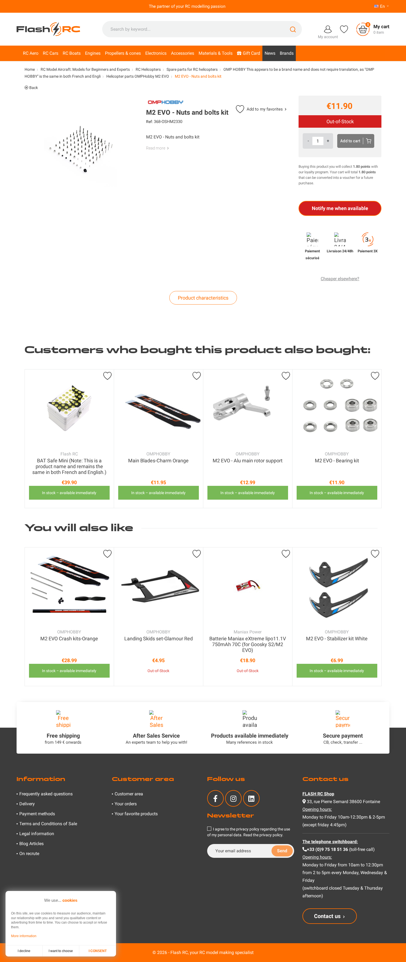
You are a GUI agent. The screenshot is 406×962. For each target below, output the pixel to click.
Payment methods (37, 813)
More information (23, 936)
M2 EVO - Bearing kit (337, 460)
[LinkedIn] (251, 798)
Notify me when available (340, 208)
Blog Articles (31, 843)
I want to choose (61, 951)
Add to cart (350, 141)
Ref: (149, 121)
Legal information (36, 833)
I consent (98, 951)
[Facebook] (215, 798)
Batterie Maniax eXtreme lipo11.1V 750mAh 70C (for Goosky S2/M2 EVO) (247, 644)
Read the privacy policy (262, 835)
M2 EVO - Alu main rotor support (248, 460)
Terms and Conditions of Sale (48, 823)
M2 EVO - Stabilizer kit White (337, 638)
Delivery (27, 803)
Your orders (126, 803)
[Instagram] (233, 798)
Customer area (129, 793)
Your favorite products (136, 813)
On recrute (29, 853)
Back (33, 87)
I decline (24, 951)
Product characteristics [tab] (203, 298)
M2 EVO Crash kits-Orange (69, 638)
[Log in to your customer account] (328, 28)
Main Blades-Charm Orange (158, 460)
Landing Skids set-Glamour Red (158, 638)
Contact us (327, 916)
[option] (69, 438)
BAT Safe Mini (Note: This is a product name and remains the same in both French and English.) (69, 466)
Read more (155, 148)
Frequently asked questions (46, 793)
